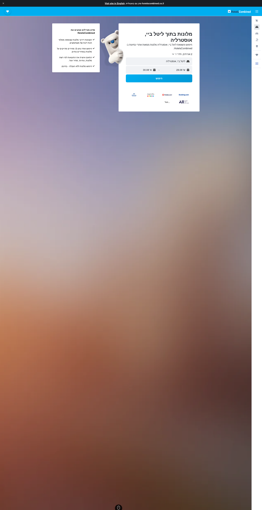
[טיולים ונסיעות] (257, 55)
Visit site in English (115, 3)
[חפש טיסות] (257, 21)
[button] (3, 3)
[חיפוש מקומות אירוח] (257, 27)
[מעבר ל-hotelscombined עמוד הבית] (239, 11)
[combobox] (182, 54)
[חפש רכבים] (257, 33)
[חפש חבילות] (257, 40)
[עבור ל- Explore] (257, 46)
